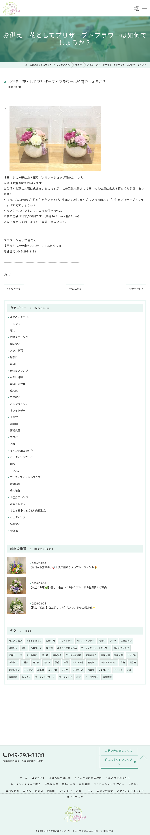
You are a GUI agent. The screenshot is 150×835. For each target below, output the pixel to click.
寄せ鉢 (36, 662)
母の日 (14, 363)
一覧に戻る (75, 288)
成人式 (14, 390)
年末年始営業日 (73, 655)
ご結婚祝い (126, 640)
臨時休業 (50, 640)
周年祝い (13, 648)
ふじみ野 (52, 670)
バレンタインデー (20, 404)
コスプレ (131, 655)
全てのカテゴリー (20, 317)
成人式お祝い (15, 640)
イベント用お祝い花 (21, 450)
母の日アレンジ (19, 370)
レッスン (15, 470)
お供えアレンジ (19, 337)
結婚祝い (15, 523)
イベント (118, 670)
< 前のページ (14, 288)
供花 (57, 662)
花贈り (102, 640)
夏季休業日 (91, 655)
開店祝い (15, 344)
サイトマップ (75, 797)
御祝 (12, 463)
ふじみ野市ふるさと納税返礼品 (28, 510)
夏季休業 (118, 655)
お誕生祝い (14, 670)
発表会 (91, 670)
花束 (12, 330)
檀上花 (14, 530)
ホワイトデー (17, 410)
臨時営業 (57, 655)
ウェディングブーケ (21, 457)
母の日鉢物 (16, 377)
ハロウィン (36, 648)
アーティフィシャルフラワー (26, 477)
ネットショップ (34, 640)
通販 (12, 443)
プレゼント (104, 670)
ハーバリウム (91, 677)
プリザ (64, 670)
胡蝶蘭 (14, 424)
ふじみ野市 (31, 655)
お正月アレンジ (19, 497)
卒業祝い (15, 397)
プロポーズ (77, 670)
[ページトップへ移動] (143, 757)
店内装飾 (15, 490)
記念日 (14, 357)
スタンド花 (16, 350)
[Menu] (144, 8)
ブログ (7, 274)
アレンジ (15, 324)
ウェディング (17, 517)
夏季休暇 (105, 655)
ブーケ (113, 640)
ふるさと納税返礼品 (67, 648)
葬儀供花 (15, 430)
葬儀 (66, 662)
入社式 (14, 417)
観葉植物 (15, 484)
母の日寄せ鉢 (17, 383)
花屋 (129, 670)
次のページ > (136, 288)
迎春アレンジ (17, 504)
